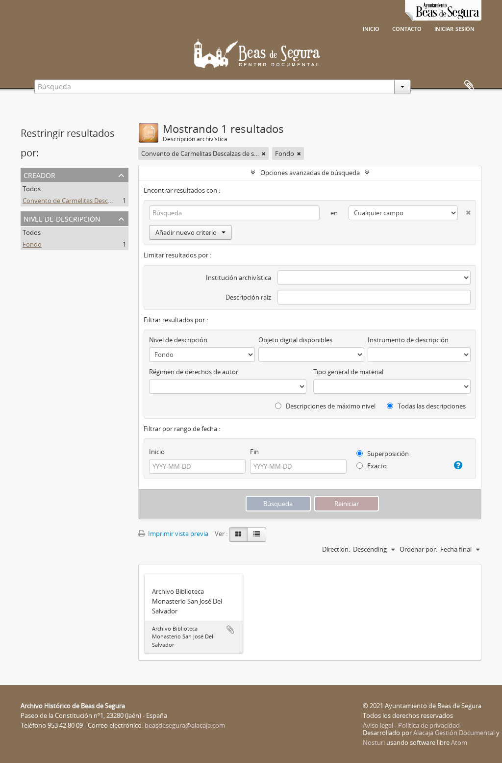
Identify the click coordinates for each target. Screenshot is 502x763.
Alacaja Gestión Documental (454, 732)
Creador (39, 174)
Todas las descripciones (431, 406)
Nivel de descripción (62, 218)
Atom (459, 742)
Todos (32, 188)
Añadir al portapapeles (230, 630)
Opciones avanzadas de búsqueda (310, 172)
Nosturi (374, 742)
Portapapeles (469, 86)
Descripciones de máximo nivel (330, 406)
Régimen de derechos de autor (193, 371)
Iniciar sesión (454, 28)
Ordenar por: (418, 549)
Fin (254, 451)
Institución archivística (238, 277)
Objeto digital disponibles (295, 339)
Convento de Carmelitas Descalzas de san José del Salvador (108, 200)
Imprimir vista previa (177, 533)
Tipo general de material (348, 371)
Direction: (336, 549)
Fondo (32, 244)
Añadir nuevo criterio (186, 232)
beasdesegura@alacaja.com (185, 725)
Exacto (376, 465)
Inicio (371, 28)
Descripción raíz (248, 297)
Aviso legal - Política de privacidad (411, 725)
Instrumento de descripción (408, 339)
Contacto (407, 28)
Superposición (387, 453)
